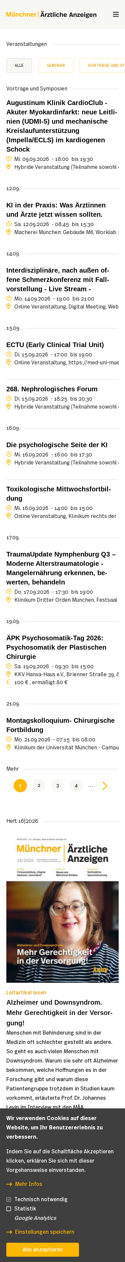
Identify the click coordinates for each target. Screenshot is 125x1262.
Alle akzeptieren (43, 1249)
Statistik (25, 1208)
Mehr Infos (28, 1184)
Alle (19, 65)
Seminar (56, 65)
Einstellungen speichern (44, 1232)
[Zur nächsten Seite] (105, 785)
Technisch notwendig (41, 1199)
